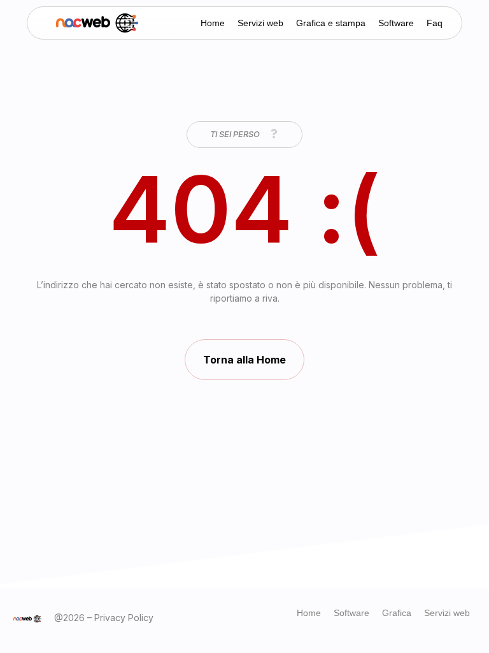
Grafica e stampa (330, 23)
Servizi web (260, 23)
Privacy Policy (123, 617)
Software (396, 23)
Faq (435, 23)
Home (213, 23)
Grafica (396, 613)
